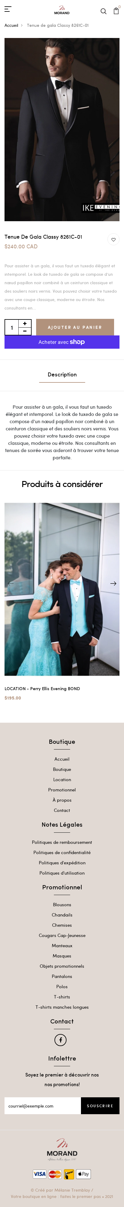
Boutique (62, 769)
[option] (62, 604)
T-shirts (62, 997)
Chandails (62, 915)
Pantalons (62, 976)
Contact (62, 810)
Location (62, 779)
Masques (62, 956)
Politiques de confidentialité (62, 852)
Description (62, 375)
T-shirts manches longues (62, 1007)
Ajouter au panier (75, 327)
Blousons (62, 904)
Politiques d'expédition (62, 863)
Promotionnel (62, 790)
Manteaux (62, 945)
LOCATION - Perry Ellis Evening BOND (42, 689)
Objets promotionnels (62, 966)
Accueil (11, 25)
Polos (62, 986)
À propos (62, 800)
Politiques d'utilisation (62, 873)
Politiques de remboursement (62, 842)
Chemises (62, 925)
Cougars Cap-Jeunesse (62, 935)
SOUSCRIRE (100, 1105)
